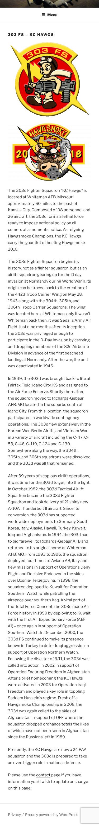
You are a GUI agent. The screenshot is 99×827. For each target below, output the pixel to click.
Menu (52, 15)
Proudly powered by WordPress (51, 814)
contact (43, 775)
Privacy (14, 814)
